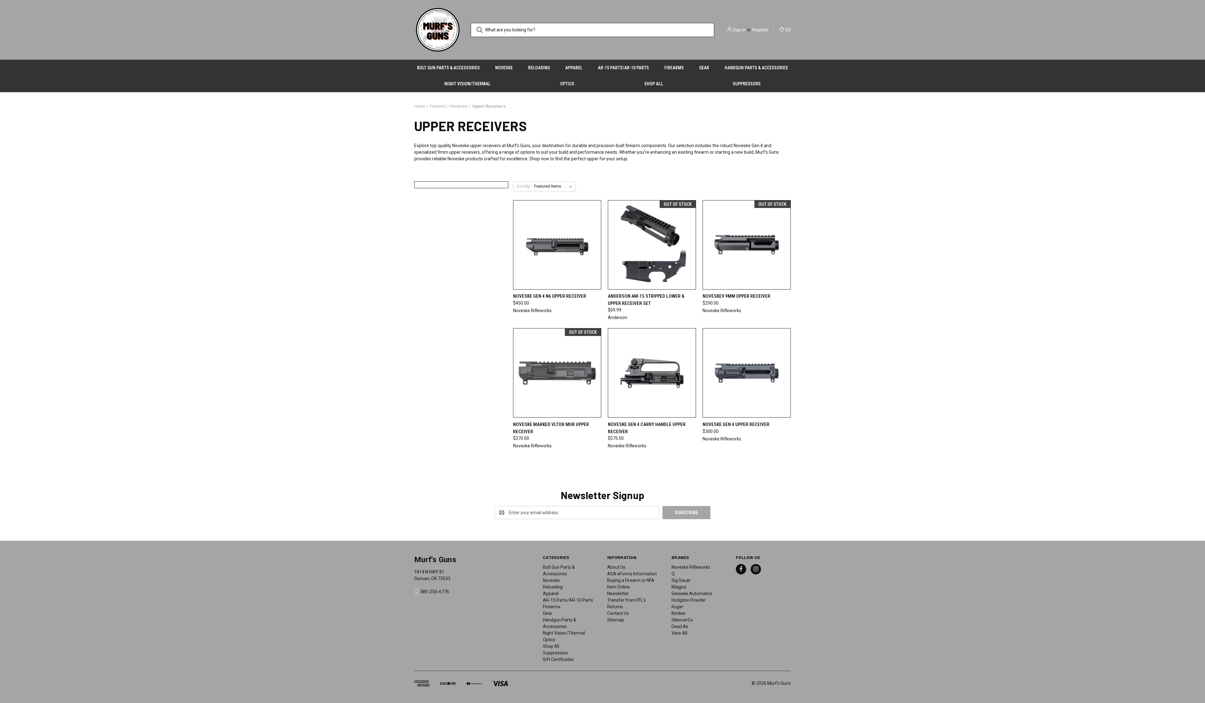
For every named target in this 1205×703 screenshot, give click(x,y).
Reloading (539, 67)
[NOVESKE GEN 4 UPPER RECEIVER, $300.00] (747, 372)
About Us (616, 567)
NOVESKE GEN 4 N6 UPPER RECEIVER (549, 296)
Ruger (677, 606)
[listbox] (554, 186)
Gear (704, 67)
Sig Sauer (681, 580)
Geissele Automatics (692, 593)
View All (679, 633)
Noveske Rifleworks (691, 567)
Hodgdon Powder (689, 600)
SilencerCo (682, 619)
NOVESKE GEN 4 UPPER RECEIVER (736, 424)
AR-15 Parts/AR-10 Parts (623, 67)
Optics (567, 83)
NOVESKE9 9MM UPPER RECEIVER (736, 296)
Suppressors (747, 83)
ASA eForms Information (632, 573)
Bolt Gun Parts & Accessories (448, 67)
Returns (615, 606)
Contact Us (618, 613)
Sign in (739, 29)
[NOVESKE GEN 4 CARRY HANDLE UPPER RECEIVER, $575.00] (652, 372)
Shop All (653, 83)
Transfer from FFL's (626, 600)
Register (760, 29)
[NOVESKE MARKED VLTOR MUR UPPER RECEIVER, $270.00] (557, 372)
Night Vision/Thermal (467, 83)
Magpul (679, 586)
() (787, 29)
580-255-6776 (434, 591)
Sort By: (524, 186)
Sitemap (615, 619)
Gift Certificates (558, 659)
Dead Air (680, 626)
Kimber (679, 613)
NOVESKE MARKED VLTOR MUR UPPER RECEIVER (551, 428)
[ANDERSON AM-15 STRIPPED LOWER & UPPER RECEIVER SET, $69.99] (652, 244)
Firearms (674, 67)
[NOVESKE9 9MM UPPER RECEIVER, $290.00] (747, 244)
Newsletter (618, 593)
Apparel (573, 67)
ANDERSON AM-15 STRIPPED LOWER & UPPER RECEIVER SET (646, 299)
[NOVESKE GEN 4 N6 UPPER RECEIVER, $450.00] (557, 244)
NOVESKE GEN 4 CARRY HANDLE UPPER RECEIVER (647, 428)
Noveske (504, 67)
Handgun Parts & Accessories (756, 67)
